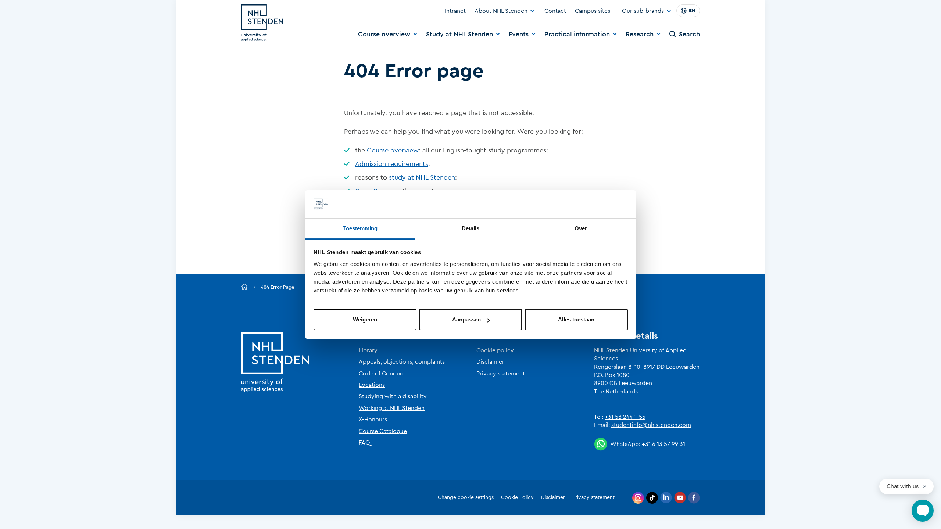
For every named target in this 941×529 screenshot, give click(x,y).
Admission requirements (391, 164)
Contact (555, 11)
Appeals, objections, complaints (402, 362)
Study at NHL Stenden (459, 34)
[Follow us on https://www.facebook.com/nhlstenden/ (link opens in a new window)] (694, 498)
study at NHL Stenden (422, 177)
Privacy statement (500, 374)
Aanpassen (466, 319)
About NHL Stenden (501, 11)
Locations (372, 385)
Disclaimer (490, 362)
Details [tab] (471, 228)
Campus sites (592, 11)
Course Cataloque (383, 431)
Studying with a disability (393, 396)
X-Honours (373, 419)
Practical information (577, 34)
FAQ (364, 443)
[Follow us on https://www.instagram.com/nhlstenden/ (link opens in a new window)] (638, 498)
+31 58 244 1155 (625, 417)
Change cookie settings (466, 497)
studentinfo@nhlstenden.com (651, 425)
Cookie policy (495, 350)
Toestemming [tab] (360, 228)
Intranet (455, 11)
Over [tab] (581, 228)
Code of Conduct (382, 374)
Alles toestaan (576, 319)
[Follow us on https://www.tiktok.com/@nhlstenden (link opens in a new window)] (652, 498)
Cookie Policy (517, 497)
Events (519, 34)
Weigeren (365, 319)
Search (689, 34)
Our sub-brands (643, 11)
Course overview (384, 34)
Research (640, 34)
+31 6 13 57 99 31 (663, 444)
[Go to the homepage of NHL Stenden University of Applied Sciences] (262, 22)
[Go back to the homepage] (244, 287)
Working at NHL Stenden (392, 408)
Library (368, 350)
